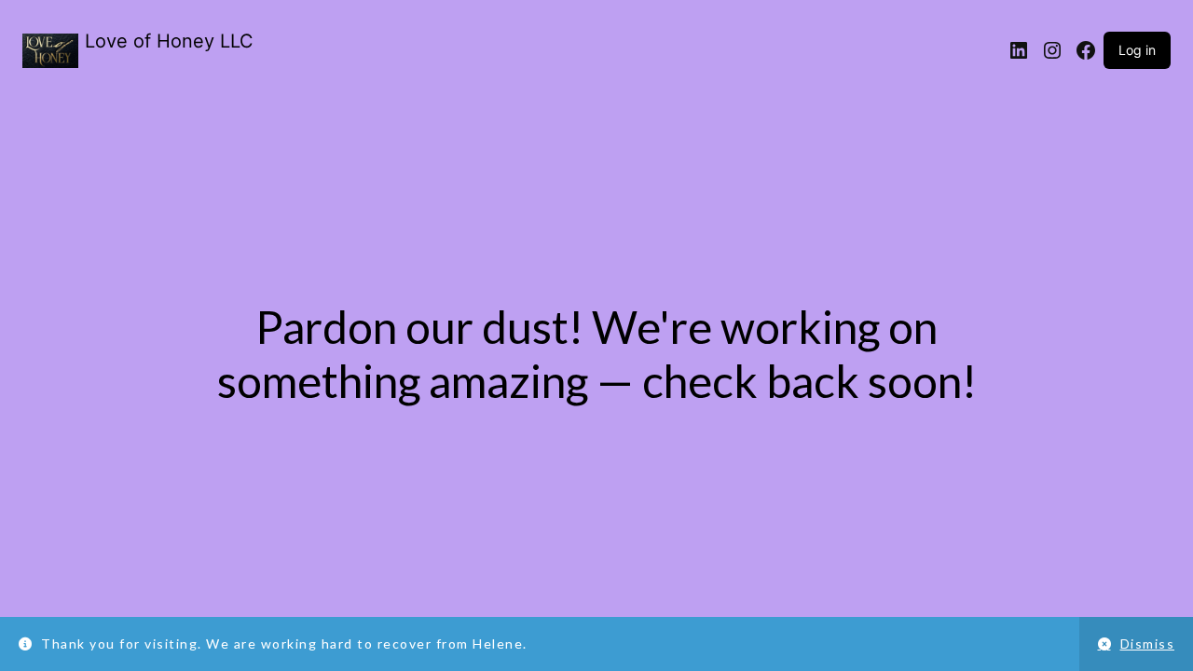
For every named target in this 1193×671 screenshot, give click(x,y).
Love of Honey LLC (169, 41)
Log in (1137, 50)
